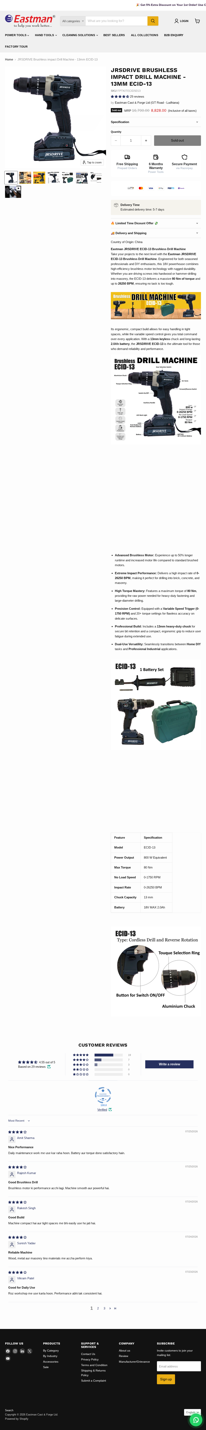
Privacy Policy (90, 1359)
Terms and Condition (94, 1365)
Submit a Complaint (93, 1380)
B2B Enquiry (173, 35)
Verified (102, 1109)
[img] (17, 1132)
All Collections (144, 35)
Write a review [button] (169, 1064)
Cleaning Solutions (79, 35)
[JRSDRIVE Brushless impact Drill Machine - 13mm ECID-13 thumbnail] (13, 191)
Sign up (166, 1379)
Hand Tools (45, 35)
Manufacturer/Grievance (134, 1361)
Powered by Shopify (16, 1418)
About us (124, 1350)
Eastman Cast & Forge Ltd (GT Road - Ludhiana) (147, 102)
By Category (51, 1350)
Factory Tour (16, 46)
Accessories (50, 1361)
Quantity (116, 131)
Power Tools (16, 35)
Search (9, 1410)
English (190, 1412)
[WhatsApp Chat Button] (196, 1420)
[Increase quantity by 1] (146, 140)
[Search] (152, 21)
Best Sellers (114, 35)
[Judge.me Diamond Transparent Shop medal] (103, 1095)
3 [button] (104, 1308)
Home (9, 59)
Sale (46, 1367)
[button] (120, 96)
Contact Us (88, 1354)
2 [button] (98, 1308)
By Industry (50, 1356)
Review (123, 1356)
